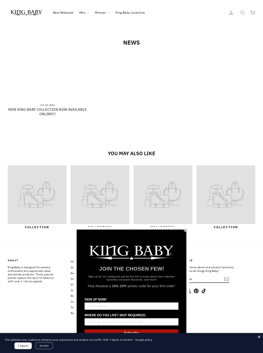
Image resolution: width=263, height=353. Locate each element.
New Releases (63, 12)
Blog (73, 296)
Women (101, 12)
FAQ (73, 261)
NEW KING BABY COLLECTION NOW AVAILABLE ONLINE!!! (47, 111)
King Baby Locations (130, 12)
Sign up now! (95, 299)
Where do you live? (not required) (115, 315)
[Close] (259, 337)
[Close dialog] (186, 230)
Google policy (143, 339)
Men (82, 12)
